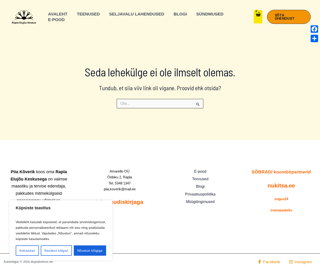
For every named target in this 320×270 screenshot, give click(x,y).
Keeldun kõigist (56, 250)
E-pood (200, 171)
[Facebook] (314, 29)
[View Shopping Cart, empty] (258, 16)
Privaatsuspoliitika (200, 194)
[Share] (314, 38)
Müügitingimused (200, 202)
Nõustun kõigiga (89, 250)
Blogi (200, 186)
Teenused (200, 179)
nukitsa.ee (281, 185)
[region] (60, 230)
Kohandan (27, 250)
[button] (289, 17)
